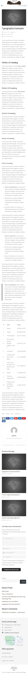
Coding (5, 34)
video (12, 413)
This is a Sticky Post (7, 594)
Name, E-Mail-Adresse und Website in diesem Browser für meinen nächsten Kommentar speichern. (13, 563)
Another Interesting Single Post (11, 518)
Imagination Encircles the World (11, 471)
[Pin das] (24, 418)
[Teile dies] (8, 418)
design (7, 413)
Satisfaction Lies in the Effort (10, 601)
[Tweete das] (12, 418)
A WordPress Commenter (9, 612)
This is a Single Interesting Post (11, 495)
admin (13, 32)
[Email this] (4, 418)
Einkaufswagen (22, 5)
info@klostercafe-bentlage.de (12, 632)
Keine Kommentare (8, 36)
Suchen (4, 578)
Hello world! (5, 591)
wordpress (17, 413)
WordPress (10, 34)
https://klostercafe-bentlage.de (14, 438)
